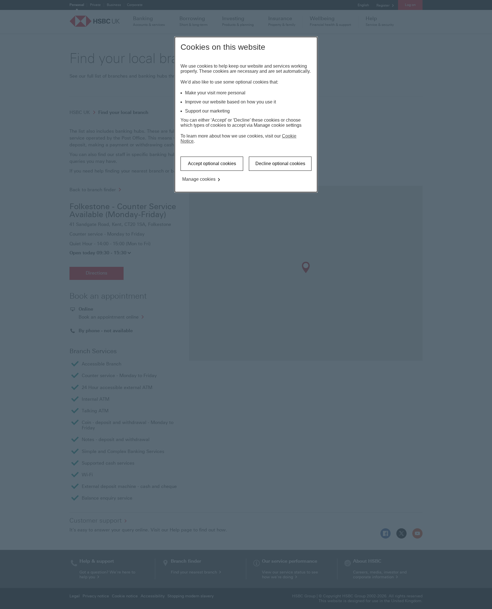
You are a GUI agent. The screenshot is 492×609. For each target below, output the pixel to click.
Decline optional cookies (280, 163)
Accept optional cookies (212, 163)
